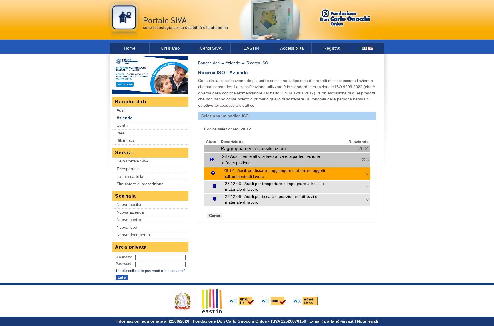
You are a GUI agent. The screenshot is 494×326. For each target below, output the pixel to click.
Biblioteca (125, 140)
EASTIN (251, 48)
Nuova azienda (130, 212)
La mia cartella (130, 176)
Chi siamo (170, 48)
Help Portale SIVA (133, 161)
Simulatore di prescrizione (140, 184)
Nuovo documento (133, 234)
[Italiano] (364, 48)
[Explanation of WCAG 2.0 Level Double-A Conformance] (308, 300)
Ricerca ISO (257, 63)
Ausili (121, 110)
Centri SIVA (211, 48)
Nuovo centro (129, 219)
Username (124, 257)
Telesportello (128, 168)
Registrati (332, 48)
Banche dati (209, 63)
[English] (371, 48)
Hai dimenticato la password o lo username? (150, 271)
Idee (121, 133)
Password (123, 263)
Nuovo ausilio (129, 204)
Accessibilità (292, 48)
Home (129, 48)
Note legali (367, 321)
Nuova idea (127, 227)
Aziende (124, 118)
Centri (122, 125)
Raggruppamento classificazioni (253, 148)
